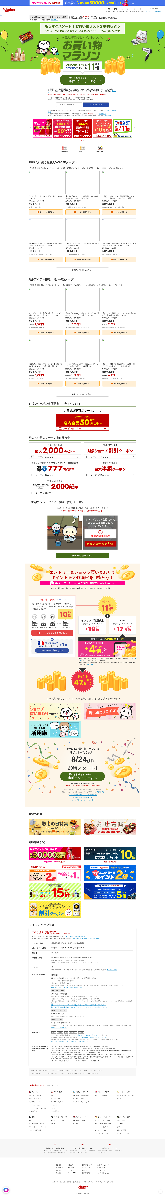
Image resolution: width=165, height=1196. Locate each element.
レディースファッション (36, 1095)
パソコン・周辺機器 (35, 1130)
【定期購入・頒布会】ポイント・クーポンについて (97, 1037)
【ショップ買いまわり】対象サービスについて (85, 1035)
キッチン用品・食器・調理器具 (104, 1123)
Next (135, 128)
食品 (52, 1095)
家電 (30, 1120)
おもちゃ (119, 1099)
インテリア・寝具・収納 (102, 1120)
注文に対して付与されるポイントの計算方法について (67, 987)
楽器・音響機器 (121, 1130)
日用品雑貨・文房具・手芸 (81, 1095)
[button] (115, 10)
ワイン (53, 1108)
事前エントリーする (82, 776)
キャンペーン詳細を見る (83, 797)
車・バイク (76, 1123)
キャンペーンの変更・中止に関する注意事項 (86, 938)
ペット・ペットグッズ (101, 1127)
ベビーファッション (35, 1105)
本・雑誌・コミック (123, 1133)
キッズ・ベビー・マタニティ (125, 1095)
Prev (30, 128)
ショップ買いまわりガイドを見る (83, 800)
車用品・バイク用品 (79, 1120)
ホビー (119, 1127)
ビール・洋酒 (55, 1105)
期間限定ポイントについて (59, 1028)
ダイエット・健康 (78, 1099)
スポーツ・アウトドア (57, 1120)
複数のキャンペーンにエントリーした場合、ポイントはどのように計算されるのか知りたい (78, 1005)
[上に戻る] (160, 1191)
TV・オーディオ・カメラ (36, 1123)
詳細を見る (54, 20)
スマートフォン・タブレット (37, 1127)
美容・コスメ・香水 (101, 1095)
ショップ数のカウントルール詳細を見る (83, 795)
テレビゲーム (121, 1120)
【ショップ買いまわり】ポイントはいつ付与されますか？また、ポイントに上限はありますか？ (80, 1007)
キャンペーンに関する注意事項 (75, 936)
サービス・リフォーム (101, 1133)
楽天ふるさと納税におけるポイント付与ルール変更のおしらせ (69, 1042)
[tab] (81, 140)
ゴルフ (53, 1123)
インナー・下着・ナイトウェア (38, 1108)
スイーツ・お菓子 (56, 1099)
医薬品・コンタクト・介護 (81, 1102)
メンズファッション (35, 1099)
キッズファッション (35, 1102)
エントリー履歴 (112, 970)
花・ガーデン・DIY (101, 1130)
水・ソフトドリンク (57, 1102)
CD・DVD (120, 1123)
